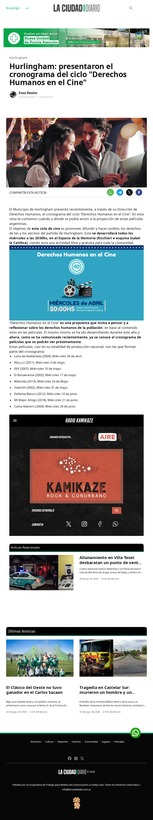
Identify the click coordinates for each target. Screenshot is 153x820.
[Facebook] (139, 192)
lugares (106, 741)
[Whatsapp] (110, 192)
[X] (129, 192)
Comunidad (91, 741)
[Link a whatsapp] (135, 731)
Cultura (49, 741)
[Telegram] (120, 192)
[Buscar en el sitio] (131, 8)
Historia (76, 741)
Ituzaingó (13, 8)
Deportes (62, 741)
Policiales (119, 741)
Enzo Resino (28, 93)
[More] (27, 8)
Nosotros (36, 741)
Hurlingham (18, 58)
